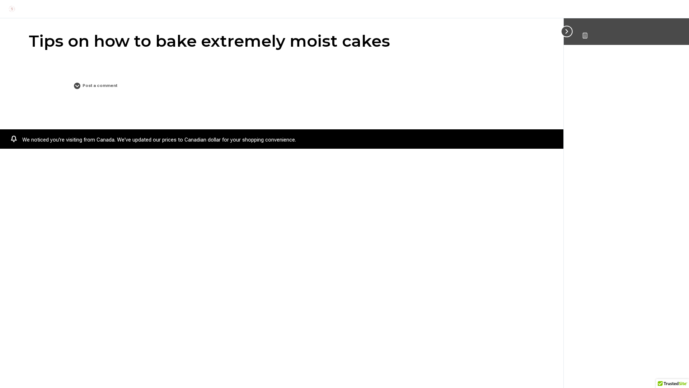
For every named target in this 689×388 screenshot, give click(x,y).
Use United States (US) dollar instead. (341, 140)
